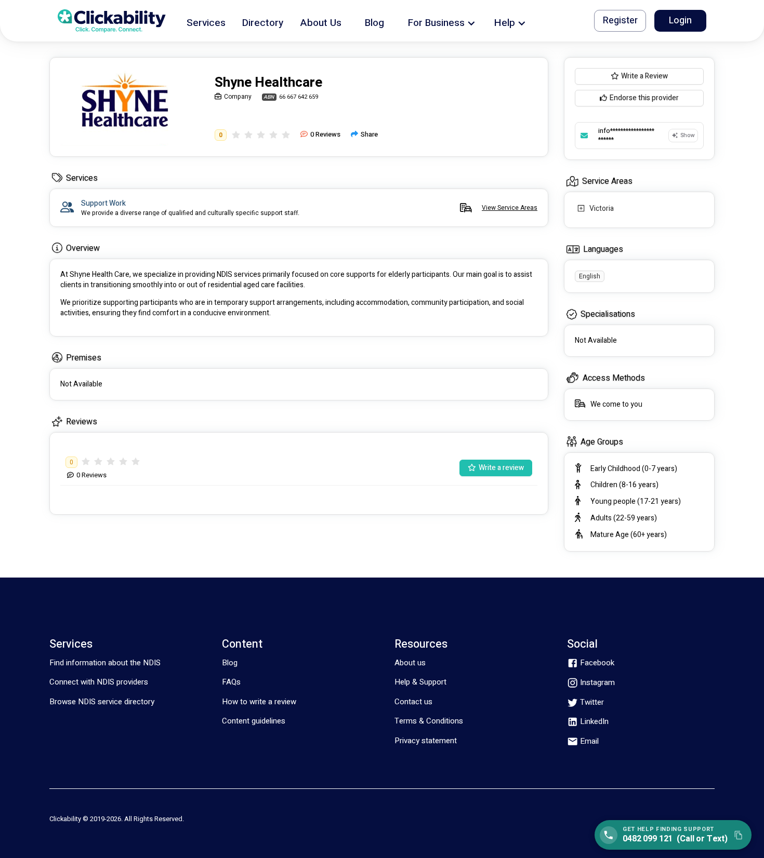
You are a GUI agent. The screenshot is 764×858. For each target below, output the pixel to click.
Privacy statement (425, 740)
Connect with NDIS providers (98, 682)
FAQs (231, 682)
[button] (206, 21)
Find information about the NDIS (105, 662)
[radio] (236, 135)
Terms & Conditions (428, 721)
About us (410, 662)
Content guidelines (253, 721)
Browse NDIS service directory (101, 701)
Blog (230, 662)
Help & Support (420, 682)
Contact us (413, 701)
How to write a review (259, 701)
